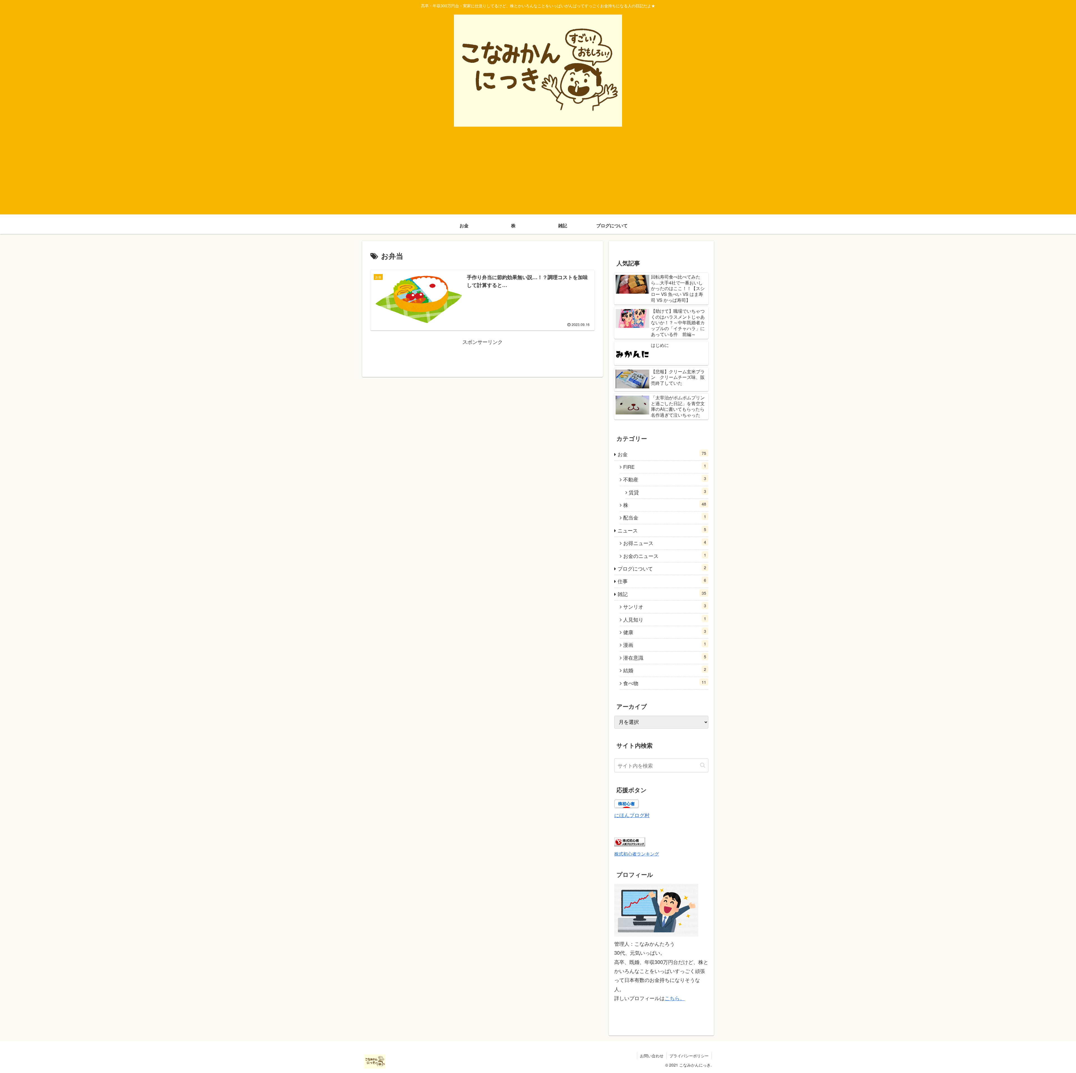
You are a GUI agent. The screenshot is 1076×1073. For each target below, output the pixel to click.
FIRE (664, 466)
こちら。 (675, 998)
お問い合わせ (652, 1055)
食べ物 (664, 683)
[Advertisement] (538, 175)
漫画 (664, 644)
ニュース (662, 530)
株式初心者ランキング (636, 853)
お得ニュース (664, 542)
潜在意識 (664, 657)
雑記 (662, 593)
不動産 (664, 479)
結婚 (664, 670)
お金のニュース (664, 555)
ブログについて (662, 568)
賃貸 (667, 492)
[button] (703, 765)
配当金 (664, 517)
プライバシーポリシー (689, 1055)
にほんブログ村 (632, 815)
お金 (662, 454)
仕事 (662, 581)
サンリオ (664, 606)
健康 (664, 632)
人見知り (664, 619)
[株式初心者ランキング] (629, 844)
